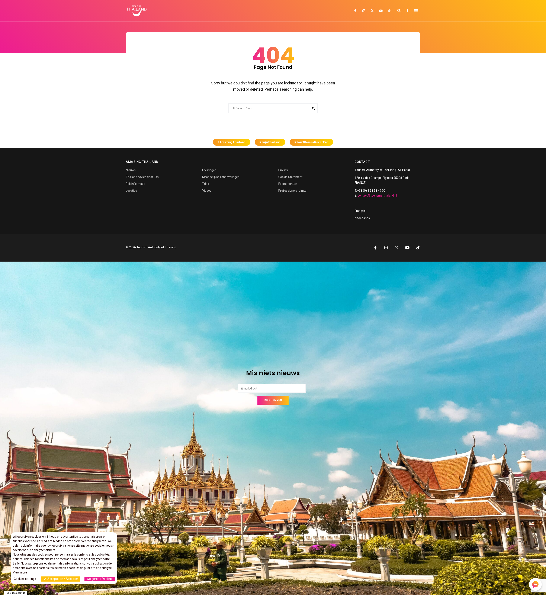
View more (20, 572)
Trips (205, 184)
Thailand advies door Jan (142, 177)
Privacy (283, 170)
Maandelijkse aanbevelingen (221, 177)
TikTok (389, 11)
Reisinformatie (135, 184)
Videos (206, 190)
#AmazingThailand (232, 142)
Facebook (355, 11)
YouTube (380, 11)
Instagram (363, 11)
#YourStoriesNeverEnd (311, 142)
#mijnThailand (270, 142)
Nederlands (362, 218)
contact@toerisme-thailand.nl (377, 195)
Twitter (372, 10)
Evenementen (287, 184)
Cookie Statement (290, 177)
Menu (416, 10)
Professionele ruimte (292, 190)
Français (360, 211)
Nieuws (131, 170)
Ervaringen (209, 170)
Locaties (131, 190)
